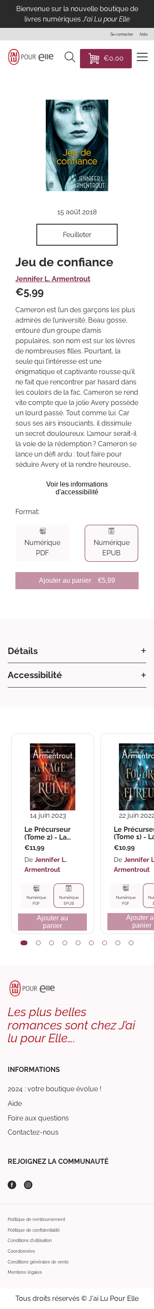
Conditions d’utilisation (30, 1240)
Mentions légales (25, 1272)
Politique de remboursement (36, 1219)
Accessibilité (35, 675)
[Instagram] (28, 1185)
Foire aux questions (38, 1118)
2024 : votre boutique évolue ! (54, 1089)
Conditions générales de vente (38, 1262)
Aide (15, 1103)
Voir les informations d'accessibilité (77, 488)
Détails (23, 650)
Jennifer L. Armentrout (52, 279)
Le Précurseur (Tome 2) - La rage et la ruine (49, 833)
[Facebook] (12, 1185)
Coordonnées (21, 1251)
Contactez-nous (33, 1132)
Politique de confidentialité (34, 1230)
